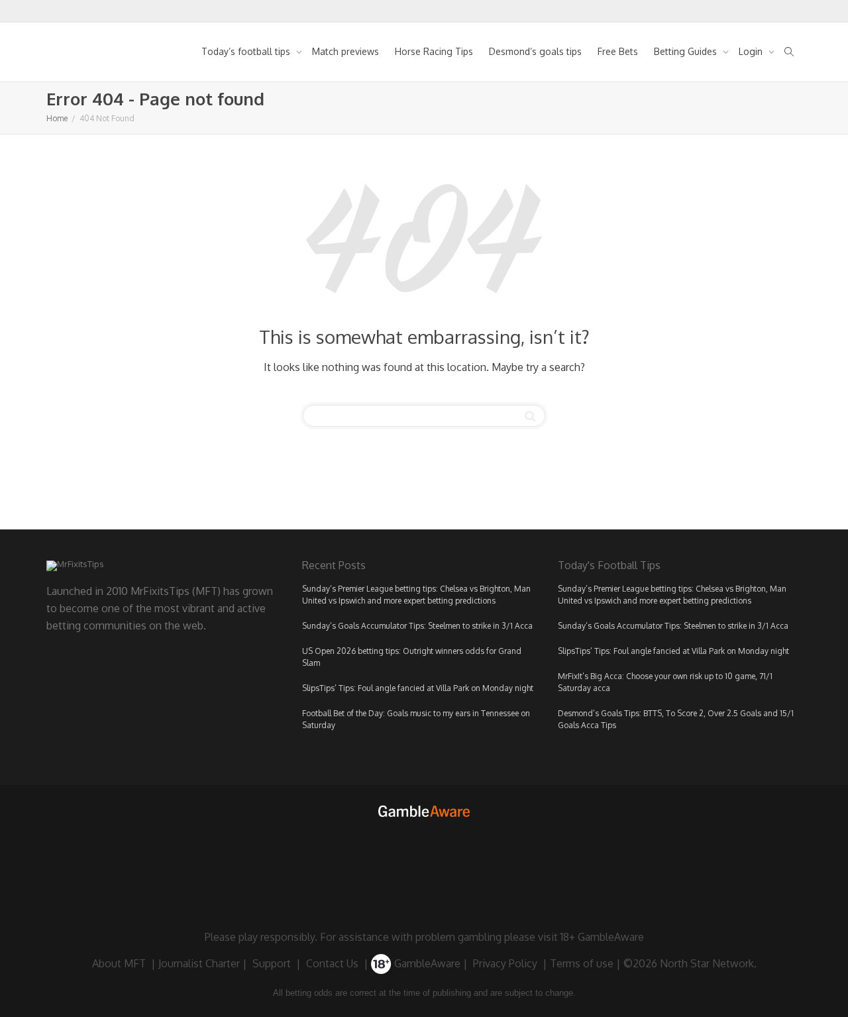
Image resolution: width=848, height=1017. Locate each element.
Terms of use (581, 963)
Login (752, 51)
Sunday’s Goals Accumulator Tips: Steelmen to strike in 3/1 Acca (417, 626)
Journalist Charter (199, 963)
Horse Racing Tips (434, 51)
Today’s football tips (247, 51)
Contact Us (332, 963)
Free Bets (618, 51)
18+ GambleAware (602, 936)
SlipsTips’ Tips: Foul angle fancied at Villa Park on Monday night (417, 688)
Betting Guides (686, 51)
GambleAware (426, 963)
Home (57, 118)
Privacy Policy (505, 963)
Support (271, 963)
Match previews (345, 51)
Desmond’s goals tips (535, 51)
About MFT (119, 963)
